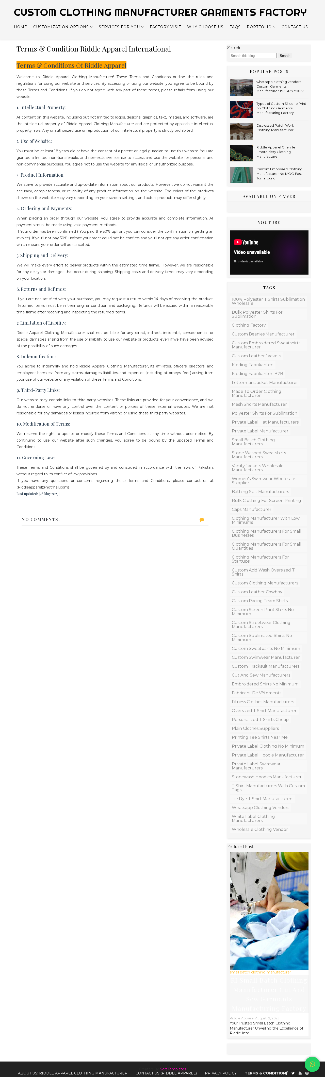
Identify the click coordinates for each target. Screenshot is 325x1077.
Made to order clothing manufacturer (256, 393)
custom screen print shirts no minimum (263, 611)
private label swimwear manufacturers (256, 766)
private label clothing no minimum (268, 746)
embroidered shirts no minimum (265, 684)
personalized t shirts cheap (260, 719)
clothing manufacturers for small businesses (266, 533)
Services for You (119, 27)
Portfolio (259, 27)
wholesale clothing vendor (260, 829)
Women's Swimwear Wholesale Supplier (263, 480)
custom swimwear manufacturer (266, 657)
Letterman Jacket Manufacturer (265, 382)
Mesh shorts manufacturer (259, 404)
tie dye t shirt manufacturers (262, 798)
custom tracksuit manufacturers (265, 666)
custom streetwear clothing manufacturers (261, 624)
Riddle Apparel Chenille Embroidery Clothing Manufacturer (275, 151)
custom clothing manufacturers (265, 583)
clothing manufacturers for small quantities (266, 546)
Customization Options (61, 27)
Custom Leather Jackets (256, 356)
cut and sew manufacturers (261, 675)
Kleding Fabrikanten (252, 364)
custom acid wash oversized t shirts (263, 572)
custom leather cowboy (257, 592)
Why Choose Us (205, 27)
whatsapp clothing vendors (260, 807)
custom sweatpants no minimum (266, 648)
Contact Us (295, 27)
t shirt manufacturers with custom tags (268, 787)
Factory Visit (165, 27)
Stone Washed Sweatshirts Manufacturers (259, 454)
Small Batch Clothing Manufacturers (253, 441)
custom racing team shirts (260, 600)
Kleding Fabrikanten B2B (257, 373)
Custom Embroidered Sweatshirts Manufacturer (266, 345)
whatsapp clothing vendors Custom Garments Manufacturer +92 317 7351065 (280, 86)
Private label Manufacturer (260, 431)
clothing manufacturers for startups (260, 559)
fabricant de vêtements (256, 693)
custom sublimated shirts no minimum (262, 637)
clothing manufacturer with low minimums (266, 520)
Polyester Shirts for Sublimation (264, 413)
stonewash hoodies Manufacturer (267, 777)
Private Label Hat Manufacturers (265, 422)
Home (20, 27)
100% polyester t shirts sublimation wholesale (268, 301)
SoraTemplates (173, 1069)
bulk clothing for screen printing (266, 500)
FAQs (235, 27)
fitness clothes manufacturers (263, 701)
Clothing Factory (249, 325)
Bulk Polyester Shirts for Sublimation (257, 314)
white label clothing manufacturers (253, 818)
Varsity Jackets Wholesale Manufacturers (258, 467)
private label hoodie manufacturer (268, 755)
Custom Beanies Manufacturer (263, 334)
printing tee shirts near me (260, 737)
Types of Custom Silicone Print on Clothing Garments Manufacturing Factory (281, 108)
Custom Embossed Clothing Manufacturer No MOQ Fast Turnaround (279, 173)
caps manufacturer (251, 509)
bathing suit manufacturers (260, 491)
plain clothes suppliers (255, 728)
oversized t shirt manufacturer (264, 710)
